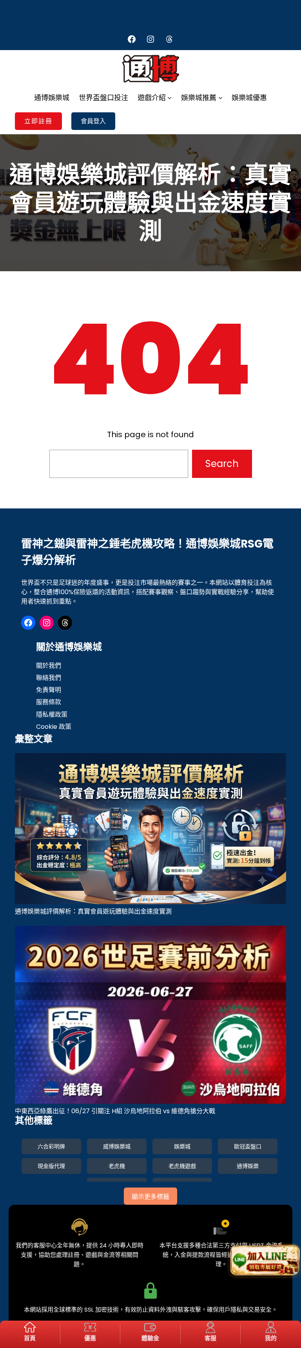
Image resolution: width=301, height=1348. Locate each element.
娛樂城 (182, 1146)
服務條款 (48, 701)
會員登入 (93, 121)
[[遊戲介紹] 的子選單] (169, 98)
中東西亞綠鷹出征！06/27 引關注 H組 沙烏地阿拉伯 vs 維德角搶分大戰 (115, 1111)
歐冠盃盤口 (247, 1146)
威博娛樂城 (117, 1146)
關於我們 (48, 665)
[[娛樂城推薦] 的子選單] (220, 98)
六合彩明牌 (51, 1146)
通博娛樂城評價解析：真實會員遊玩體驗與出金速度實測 (93, 911)
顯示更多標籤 (150, 1196)
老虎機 (117, 1166)
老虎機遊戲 (182, 1166)
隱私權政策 (51, 714)
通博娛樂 (248, 1166)
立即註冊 (38, 121)
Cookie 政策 (53, 726)
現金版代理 (51, 1166)
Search (222, 463)
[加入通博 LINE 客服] (264, 1259)
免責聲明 (48, 689)
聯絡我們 (48, 677)
